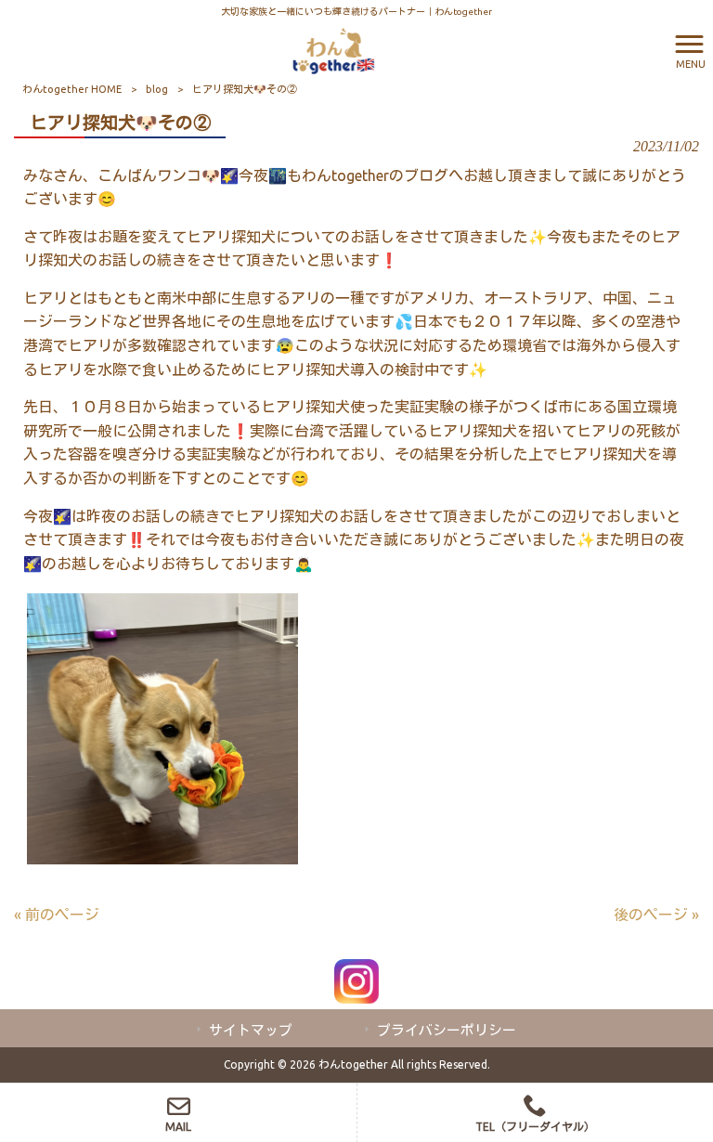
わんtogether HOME (72, 89)
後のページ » (656, 914)
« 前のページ (56, 914)
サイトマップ (250, 1030)
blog (157, 89)
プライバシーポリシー (446, 1030)
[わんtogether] (333, 49)
